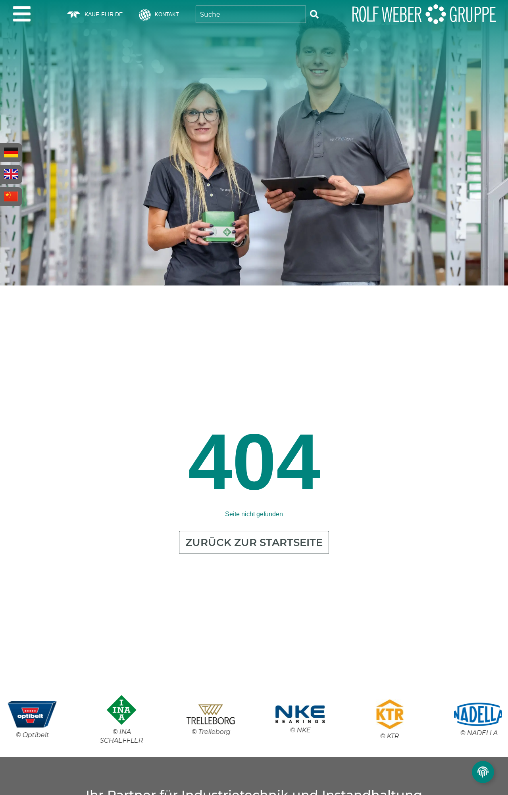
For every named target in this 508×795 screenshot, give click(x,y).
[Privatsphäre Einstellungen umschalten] (483, 772)
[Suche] (314, 14)
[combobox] (251, 14)
